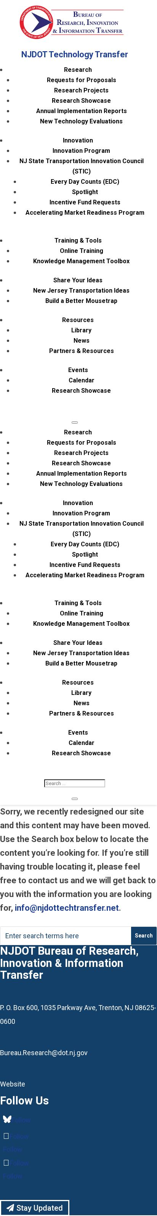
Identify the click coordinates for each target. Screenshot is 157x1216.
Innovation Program (81, 150)
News (82, 340)
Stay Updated (39, 1208)
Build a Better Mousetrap (81, 300)
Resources (78, 320)
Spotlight (85, 192)
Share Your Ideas (78, 280)
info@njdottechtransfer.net (67, 908)
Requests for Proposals (81, 80)
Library (81, 330)
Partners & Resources (81, 351)
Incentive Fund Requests (85, 202)
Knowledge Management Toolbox (81, 261)
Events (78, 370)
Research (78, 69)
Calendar (82, 380)
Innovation (78, 140)
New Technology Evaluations (81, 121)
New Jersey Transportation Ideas (81, 290)
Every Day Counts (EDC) (85, 181)
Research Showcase (81, 100)
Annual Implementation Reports (81, 111)
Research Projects (81, 90)
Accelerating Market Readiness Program (85, 212)
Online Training (81, 250)
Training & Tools (78, 240)
